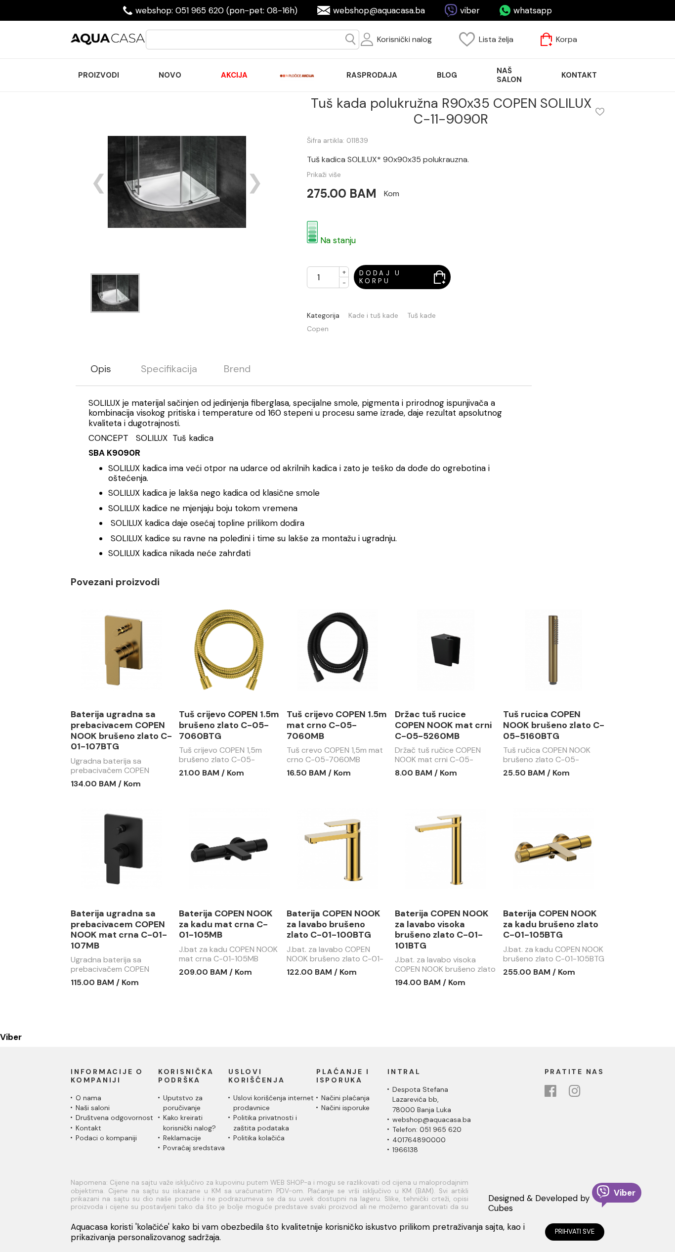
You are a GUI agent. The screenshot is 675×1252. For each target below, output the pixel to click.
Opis (100, 369)
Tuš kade (421, 315)
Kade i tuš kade (373, 315)
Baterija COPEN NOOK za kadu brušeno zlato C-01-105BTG (550, 924)
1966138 (405, 1149)
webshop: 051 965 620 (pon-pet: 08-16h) (216, 10)
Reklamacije (182, 1137)
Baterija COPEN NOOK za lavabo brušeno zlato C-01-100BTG (333, 924)
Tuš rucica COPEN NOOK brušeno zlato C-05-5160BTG (553, 725)
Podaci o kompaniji (106, 1137)
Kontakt (88, 1127)
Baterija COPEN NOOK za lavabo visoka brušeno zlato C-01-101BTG (442, 929)
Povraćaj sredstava (194, 1147)
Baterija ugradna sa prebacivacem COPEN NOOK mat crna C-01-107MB (119, 929)
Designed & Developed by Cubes (539, 1203)
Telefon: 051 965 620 (427, 1129)
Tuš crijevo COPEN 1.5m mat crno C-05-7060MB (337, 725)
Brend (237, 369)
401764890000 (419, 1139)
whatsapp (532, 10)
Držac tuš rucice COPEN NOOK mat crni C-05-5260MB (443, 725)
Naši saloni (93, 1107)
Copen (318, 329)
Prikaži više (324, 174)
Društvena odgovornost (114, 1117)
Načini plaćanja (345, 1097)
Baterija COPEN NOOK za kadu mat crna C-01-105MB (226, 924)
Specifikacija (169, 369)
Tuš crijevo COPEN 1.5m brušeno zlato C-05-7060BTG (229, 725)
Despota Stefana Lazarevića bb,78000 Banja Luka (421, 1099)
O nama (88, 1097)
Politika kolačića (259, 1137)
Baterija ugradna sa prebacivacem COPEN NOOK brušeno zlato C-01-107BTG (121, 730)
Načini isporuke (345, 1107)
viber (470, 10)
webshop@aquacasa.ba (379, 10)
